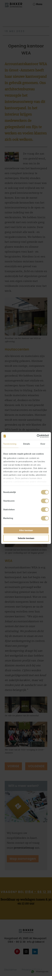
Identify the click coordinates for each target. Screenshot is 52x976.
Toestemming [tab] (9, 444)
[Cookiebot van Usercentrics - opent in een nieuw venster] (37, 436)
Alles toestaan (26, 530)
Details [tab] (26, 444)
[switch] (45, 501)
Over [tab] (42, 444)
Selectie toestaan (26, 538)
